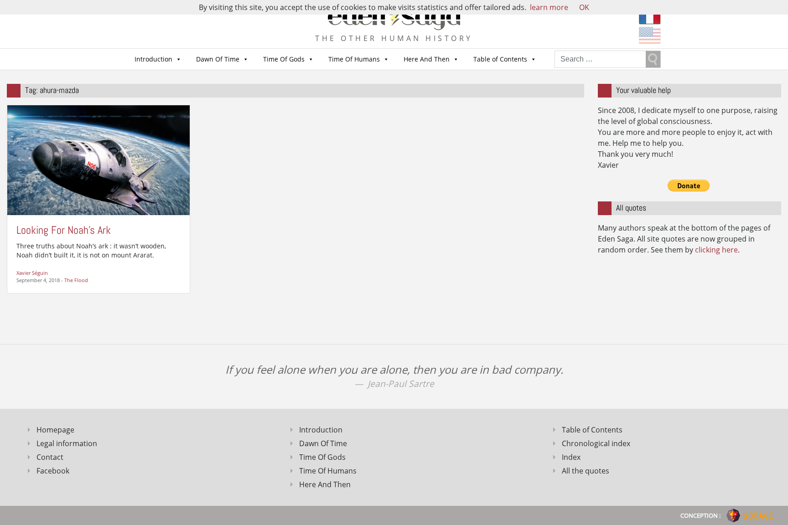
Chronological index (596, 443)
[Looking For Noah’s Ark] (98, 159)
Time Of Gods (284, 59)
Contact (49, 457)
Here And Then (427, 59)
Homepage (55, 430)
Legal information (66, 443)
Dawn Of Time (217, 59)
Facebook (52, 471)
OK (584, 7)
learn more (549, 7)
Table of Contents (500, 59)
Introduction (153, 59)
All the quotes (585, 471)
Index (571, 457)
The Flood (76, 280)
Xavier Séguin (32, 272)
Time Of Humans (354, 59)
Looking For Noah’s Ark (63, 230)
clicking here (716, 250)
